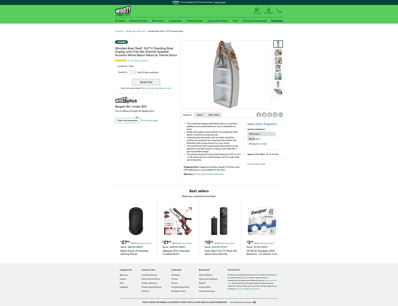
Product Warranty (149, 283)
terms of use (240, 289)
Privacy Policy (205, 287)
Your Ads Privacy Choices (241, 302)
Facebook (175, 275)
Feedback (124, 287)
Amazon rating (139, 61)
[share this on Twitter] (264, 114)
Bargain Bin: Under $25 (135, 31)
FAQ (121, 283)
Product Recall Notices (152, 287)
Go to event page (149, 120)
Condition (122, 66)
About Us (124, 275)
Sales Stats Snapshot (262, 124)
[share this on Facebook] (259, 114)
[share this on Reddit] (275, 114)
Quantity (122, 72)
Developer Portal (178, 291)
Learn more (219, 2)
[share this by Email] (280, 114)
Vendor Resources (207, 291)
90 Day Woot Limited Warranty (209, 174)
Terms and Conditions (208, 279)
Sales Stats (213, 115)
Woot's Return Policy (151, 279)
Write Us (145, 291)
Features (187, 115)
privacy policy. (254, 289)
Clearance (119, 31)
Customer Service (149, 275)
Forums (257, 13)
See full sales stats (256, 164)
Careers (123, 279)
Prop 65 (202, 283)
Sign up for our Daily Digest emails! (156, 88)
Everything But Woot (180, 287)
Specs (200, 115)
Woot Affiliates (205, 275)
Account (268, 13)
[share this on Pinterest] (269, 114)
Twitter (174, 279)
